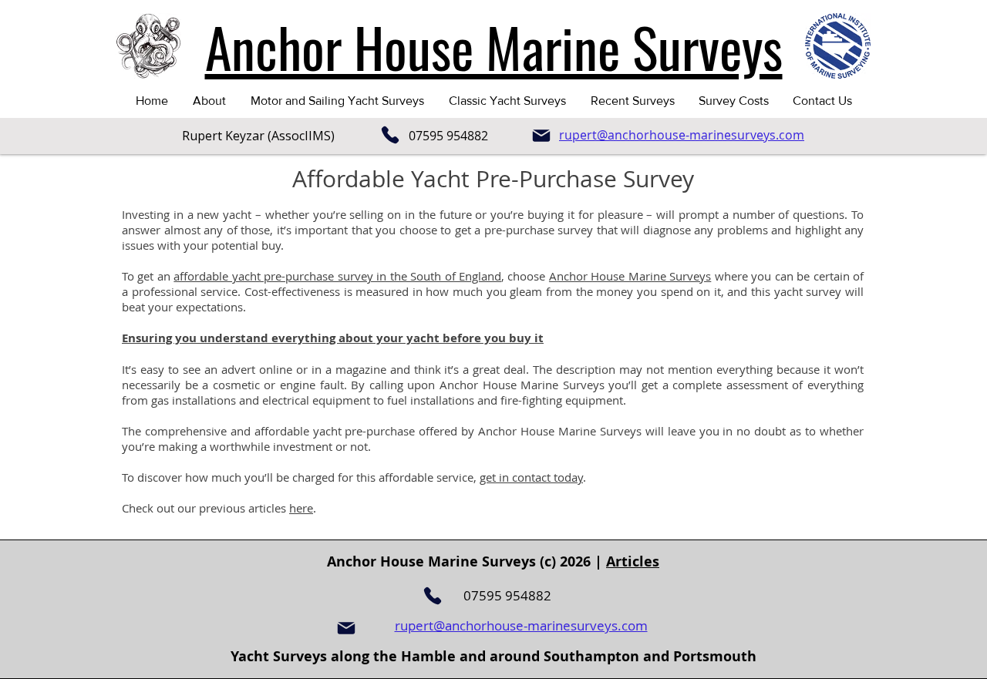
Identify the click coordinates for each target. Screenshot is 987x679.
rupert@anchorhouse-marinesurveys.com (521, 625)
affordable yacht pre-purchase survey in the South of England (337, 276)
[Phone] (390, 135)
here (301, 508)
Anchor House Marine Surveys (630, 276)
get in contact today (531, 477)
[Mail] (541, 135)
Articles (632, 561)
